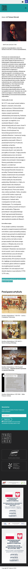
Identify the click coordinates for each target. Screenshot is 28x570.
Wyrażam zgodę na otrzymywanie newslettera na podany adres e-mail (11, 422)
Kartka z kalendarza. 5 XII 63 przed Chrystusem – (14, 368)
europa (9, 279)
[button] (26, 1)
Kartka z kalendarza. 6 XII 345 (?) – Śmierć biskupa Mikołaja (12, 342)
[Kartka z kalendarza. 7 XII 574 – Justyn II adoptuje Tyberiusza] (14, 304)
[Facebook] (22, 2)
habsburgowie (16, 279)
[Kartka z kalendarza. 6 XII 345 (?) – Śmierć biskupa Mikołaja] (14, 330)
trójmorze (9, 281)
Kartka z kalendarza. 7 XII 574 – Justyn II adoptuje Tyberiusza (13, 316)
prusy (4, 281)
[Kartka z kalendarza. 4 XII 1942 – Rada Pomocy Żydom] (14, 383)
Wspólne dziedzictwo (10, 44)
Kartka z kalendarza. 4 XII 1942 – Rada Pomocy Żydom (13, 395)
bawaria (4, 279)
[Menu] (25, 8)
